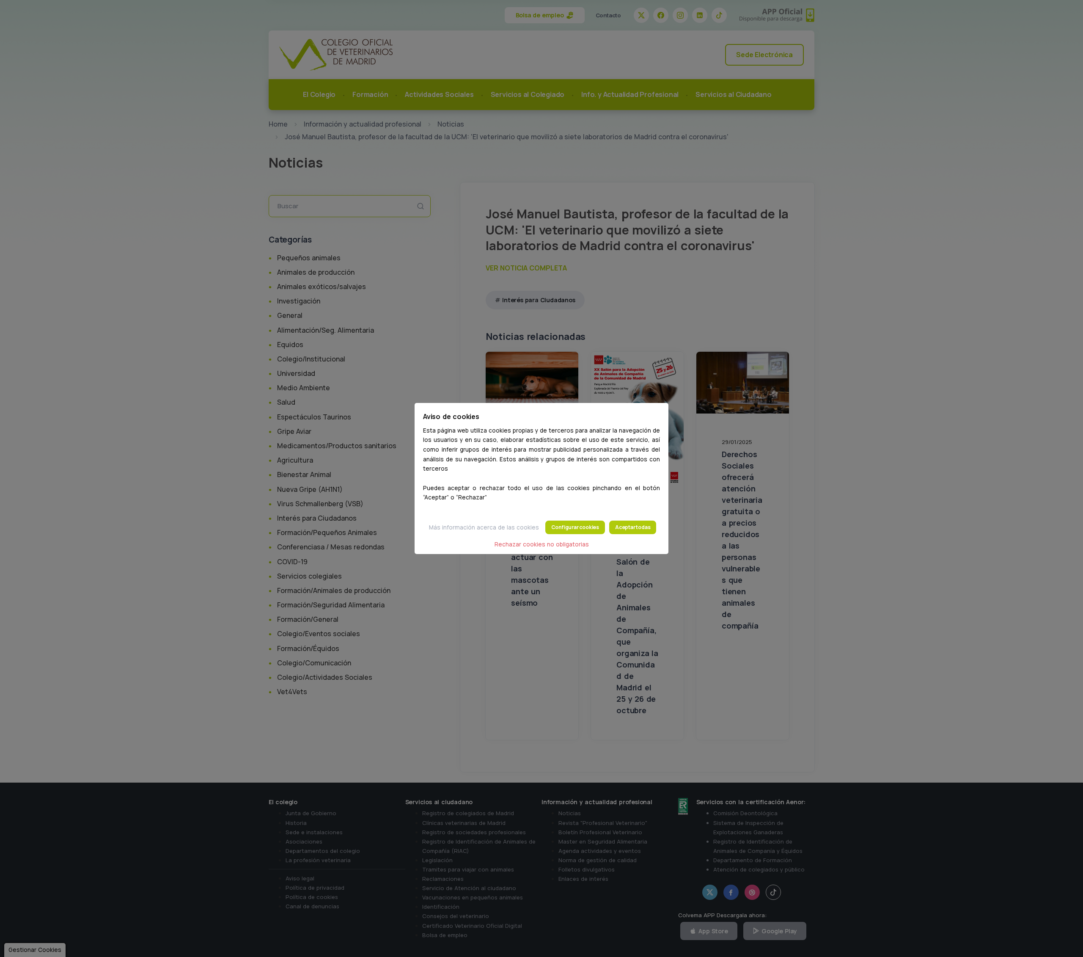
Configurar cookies (575, 527)
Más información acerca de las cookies (484, 527)
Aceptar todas (632, 527)
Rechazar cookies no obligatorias (542, 544)
